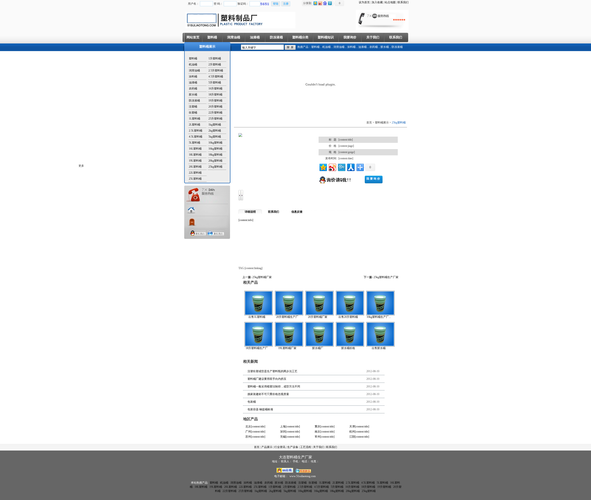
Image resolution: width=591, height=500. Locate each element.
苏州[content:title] (255, 436)
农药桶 (373, 47)
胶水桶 (384, 47)
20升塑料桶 (215, 106)
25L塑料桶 (195, 178)
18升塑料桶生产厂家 (257, 348)
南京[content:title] (325, 431)
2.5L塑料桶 (195, 130)
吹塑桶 (193, 112)
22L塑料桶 (195, 172)
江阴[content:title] (359, 436)
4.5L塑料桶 (195, 136)
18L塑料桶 (195, 154)
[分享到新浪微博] (332, 167)
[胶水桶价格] (350, 345)
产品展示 (266, 447)
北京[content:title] (255, 426)
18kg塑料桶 (215, 154)
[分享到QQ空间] (323, 167)
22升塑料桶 (215, 112)
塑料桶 (212, 37)
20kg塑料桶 (215, 160)
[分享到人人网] (350, 167)
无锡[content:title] (290, 436)
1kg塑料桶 (214, 124)
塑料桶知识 (326, 37)
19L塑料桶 (195, 160)
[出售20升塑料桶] (350, 314)
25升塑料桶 (215, 118)
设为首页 (364, 2)
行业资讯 (279, 447)
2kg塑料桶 (214, 130)
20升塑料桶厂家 (317, 317)
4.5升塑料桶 (215, 76)
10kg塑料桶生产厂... (379, 317)
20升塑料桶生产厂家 (287, 317)
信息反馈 (296, 211)
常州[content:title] (325, 436)
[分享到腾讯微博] (341, 167)
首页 (256, 447)
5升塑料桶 (214, 82)
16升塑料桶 (215, 88)
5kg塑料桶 (214, 136)
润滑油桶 (233, 37)
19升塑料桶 (215, 100)
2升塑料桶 (214, 64)
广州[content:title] (255, 431)
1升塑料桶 (214, 58)
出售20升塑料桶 (348, 317)
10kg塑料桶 (215, 142)
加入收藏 (377, 2)
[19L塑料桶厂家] (289, 345)
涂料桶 (351, 47)
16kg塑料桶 (215, 148)
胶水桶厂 (317, 348)
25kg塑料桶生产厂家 (386, 277)
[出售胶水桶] (380, 345)
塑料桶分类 (300, 37)
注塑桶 (193, 106)
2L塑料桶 (194, 124)
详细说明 (250, 211)
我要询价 (350, 37)
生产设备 (292, 447)
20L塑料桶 (195, 166)
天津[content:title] (359, 426)
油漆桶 (255, 37)
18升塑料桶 (215, 94)
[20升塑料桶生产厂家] (289, 314)
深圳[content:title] (290, 431)
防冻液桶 (276, 37)
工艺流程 (305, 447)
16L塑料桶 (195, 148)
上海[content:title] (290, 426)
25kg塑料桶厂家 (262, 277)
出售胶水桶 (379, 348)
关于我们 (372, 37)
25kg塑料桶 (215, 166)
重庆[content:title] (325, 426)
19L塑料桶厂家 (287, 348)
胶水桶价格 (348, 348)
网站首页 (193, 37)
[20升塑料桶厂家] (319, 314)
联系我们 (403, 2)
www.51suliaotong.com (302, 476)
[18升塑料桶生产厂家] (258, 345)
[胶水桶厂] (319, 345)
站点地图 (390, 2)
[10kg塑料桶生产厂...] (380, 314)
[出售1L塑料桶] (258, 314)
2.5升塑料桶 (215, 70)
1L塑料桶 (194, 118)
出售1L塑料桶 (256, 317)
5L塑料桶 (194, 142)
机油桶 (326, 47)
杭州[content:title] (359, 431)
